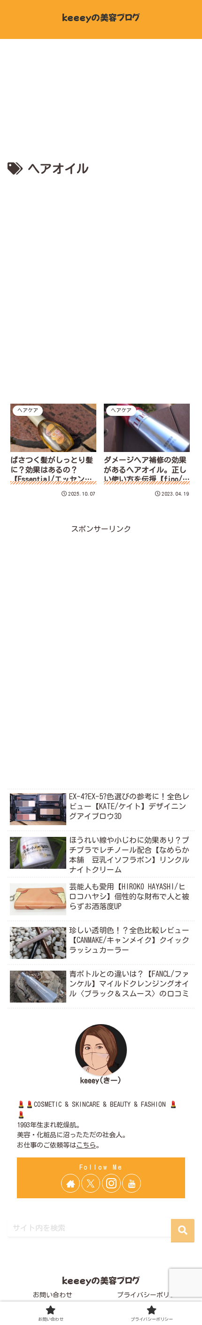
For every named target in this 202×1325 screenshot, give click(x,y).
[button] (182, 1230)
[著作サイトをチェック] (70, 1183)
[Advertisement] (101, 285)
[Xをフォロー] (90, 1183)
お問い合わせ (52, 1295)
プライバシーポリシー (150, 1295)
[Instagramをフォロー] (111, 1183)
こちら (86, 1145)
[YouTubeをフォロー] (131, 1183)
